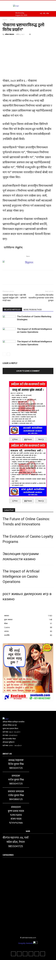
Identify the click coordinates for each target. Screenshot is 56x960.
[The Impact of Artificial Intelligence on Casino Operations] (9, 332)
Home (5, 20)
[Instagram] (19, 954)
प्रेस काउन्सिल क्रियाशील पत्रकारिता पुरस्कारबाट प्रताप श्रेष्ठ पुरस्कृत (41, 298)
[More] (29, 40)
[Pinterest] (17, 40)
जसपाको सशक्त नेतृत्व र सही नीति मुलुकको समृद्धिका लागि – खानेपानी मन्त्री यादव (14, 298)
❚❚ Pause (28, 439)
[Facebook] (5, 40)
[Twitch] (31, 954)
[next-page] (8, 354)
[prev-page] (4, 354)
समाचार (12, 20)
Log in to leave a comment (28, 370)
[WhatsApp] (23, 40)
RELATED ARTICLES (12, 310)
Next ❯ (41, 439)
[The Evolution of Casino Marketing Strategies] (9, 319)
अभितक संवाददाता (9, 34)
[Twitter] (11, 40)
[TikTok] (25, 954)
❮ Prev (15, 439)
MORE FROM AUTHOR (33, 310)
